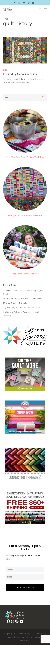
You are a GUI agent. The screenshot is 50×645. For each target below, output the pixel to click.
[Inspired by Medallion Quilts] (25, 50)
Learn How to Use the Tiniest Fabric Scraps (23, 298)
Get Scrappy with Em (25, 587)
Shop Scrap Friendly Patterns (25, 274)
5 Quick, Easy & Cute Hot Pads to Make (21, 308)
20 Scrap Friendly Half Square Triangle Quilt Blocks (23, 292)
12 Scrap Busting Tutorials (15, 303)
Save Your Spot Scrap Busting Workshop (25, 157)
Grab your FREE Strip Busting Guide (25, 215)
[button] (45, 9)
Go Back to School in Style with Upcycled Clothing (22, 314)
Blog (5, 70)
